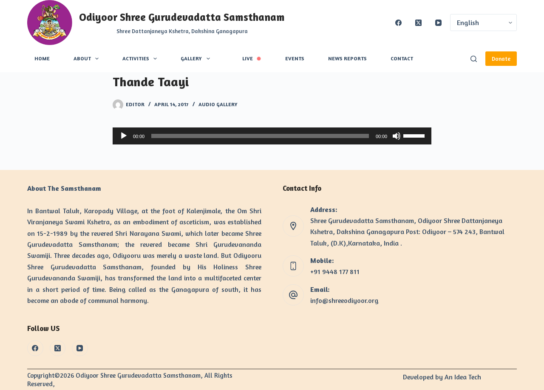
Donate (501, 58)
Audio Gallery (218, 104)
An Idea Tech (463, 377)
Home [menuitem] (42, 58)
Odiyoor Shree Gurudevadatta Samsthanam (182, 17)
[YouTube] (438, 23)
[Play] (123, 136)
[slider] (415, 135)
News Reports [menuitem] (347, 58)
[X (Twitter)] (418, 23)
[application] (272, 135)
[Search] (473, 59)
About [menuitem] (82, 58)
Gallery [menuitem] (191, 58)
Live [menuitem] (247, 58)
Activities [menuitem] (135, 58)
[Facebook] (398, 23)
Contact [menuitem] (402, 58)
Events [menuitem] (294, 58)
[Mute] (396, 136)
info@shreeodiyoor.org (344, 300)
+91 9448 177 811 (335, 271)
